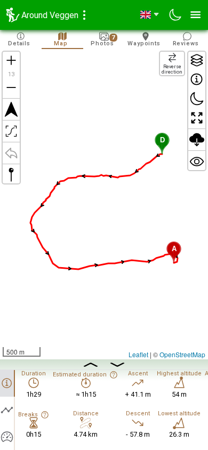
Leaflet (138, 354)
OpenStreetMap (182, 354)
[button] (162, 143)
